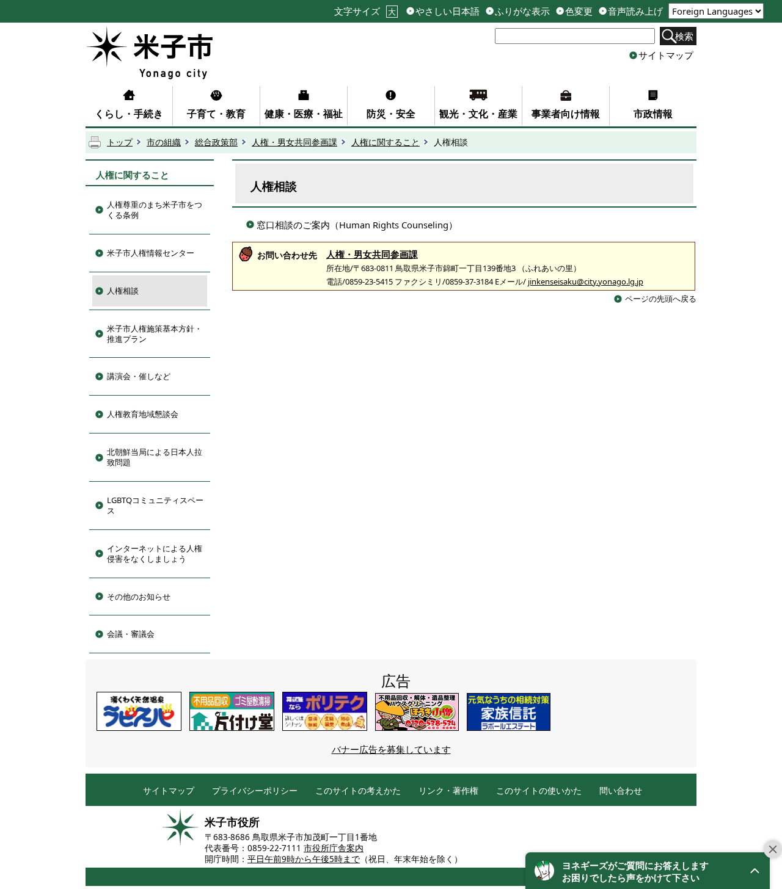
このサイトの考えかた (358, 791)
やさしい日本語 (447, 11)
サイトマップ (665, 55)
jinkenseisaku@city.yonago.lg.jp (585, 281)
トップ (120, 142)
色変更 (579, 11)
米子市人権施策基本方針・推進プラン (154, 333)
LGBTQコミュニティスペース (155, 505)
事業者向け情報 (566, 113)
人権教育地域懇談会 (142, 413)
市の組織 (164, 142)
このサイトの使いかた (539, 791)
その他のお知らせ (138, 596)
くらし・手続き (129, 113)
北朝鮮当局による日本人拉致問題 (154, 457)
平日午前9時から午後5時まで (303, 859)
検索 (684, 36)
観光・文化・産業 (478, 113)
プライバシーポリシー (255, 791)
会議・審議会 (131, 633)
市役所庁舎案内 (334, 848)
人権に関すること (385, 142)
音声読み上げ (635, 11)
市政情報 (653, 113)
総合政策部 (216, 142)
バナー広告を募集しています (391, 749)
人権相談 (123, 290)
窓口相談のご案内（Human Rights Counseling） (357, 225)
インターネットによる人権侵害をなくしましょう (154, 553)
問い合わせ (620, 791)
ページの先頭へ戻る (660, 298)
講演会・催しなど (138, 376)
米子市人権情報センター (150, 252)
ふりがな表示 (522, 11)
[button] (647, 870)
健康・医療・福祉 (304, 113)
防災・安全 (391, 113)
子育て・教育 (216, 113)
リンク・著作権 (448, 791)
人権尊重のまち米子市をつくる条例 (154, 209)
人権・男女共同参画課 (294, 142)
